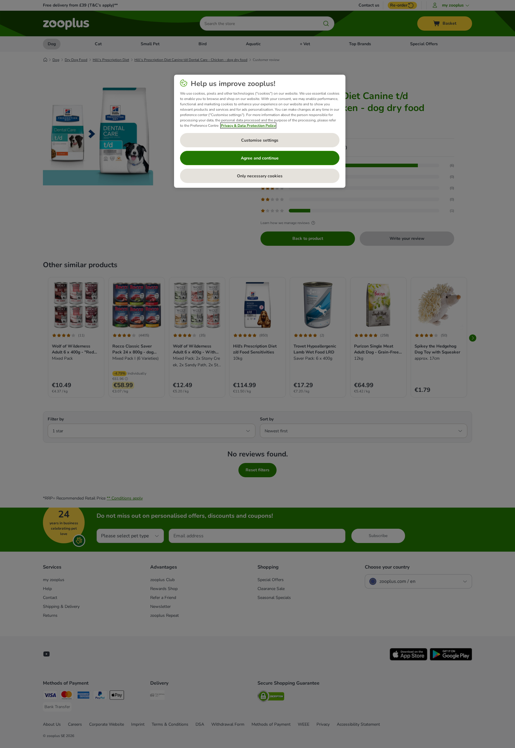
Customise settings (259, 140)
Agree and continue (260, 158)
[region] (259, 131)
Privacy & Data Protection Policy (248, 125)
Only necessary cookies (260, 176)
